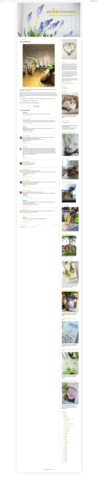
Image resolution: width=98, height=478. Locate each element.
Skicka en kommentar (25, 222)
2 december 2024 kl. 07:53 (27, 205)
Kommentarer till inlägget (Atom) (32, 226)
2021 (64, 449)
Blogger (53, 469)
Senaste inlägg (22, 224)
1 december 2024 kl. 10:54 (27, 143)
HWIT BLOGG (25, 161)
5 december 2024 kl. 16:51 (27, 220)
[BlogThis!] (35, 106)
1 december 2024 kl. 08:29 (27, 115)
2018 (64, 454)
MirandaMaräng (26, 169)
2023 (64, 446)
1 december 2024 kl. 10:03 (27, 132)
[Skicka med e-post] (33, 106)
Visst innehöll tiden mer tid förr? (69, 425)
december (66, 418)
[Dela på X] (36, 106)
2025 (64, 415)
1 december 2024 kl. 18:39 (27, 196)
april (65, 439)
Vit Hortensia (25, 180)
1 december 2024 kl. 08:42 (27, 123)
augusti (65, 433)
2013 (64, 461)
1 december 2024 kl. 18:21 (27, 186)
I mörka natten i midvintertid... (69, 423)
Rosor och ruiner (26, 190)
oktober (65, 430)
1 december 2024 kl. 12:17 (27, 157)
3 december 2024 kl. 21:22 (27, 213)
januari (65, 444)
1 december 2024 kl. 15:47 (27, 165)
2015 (64, 458)
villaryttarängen (26, 119)
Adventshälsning (67, 426)
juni (64, 436)
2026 (64, 413)
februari (65, 442)
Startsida (39, 224)
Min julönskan (66, 421)
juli (64, 434)
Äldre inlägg (55, 224)
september (66, 431)
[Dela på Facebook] (37, 106)
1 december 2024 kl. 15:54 (27, 176)
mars (65, 441)
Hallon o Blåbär (25, 135)
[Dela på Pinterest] (39, 106)
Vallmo (24, 209)
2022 (64, 447)
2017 (64, 455)
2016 (64, 457)
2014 (64, 460)
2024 (64, 416)
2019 (64, 452)
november (66, 428)
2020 (64, 450)
